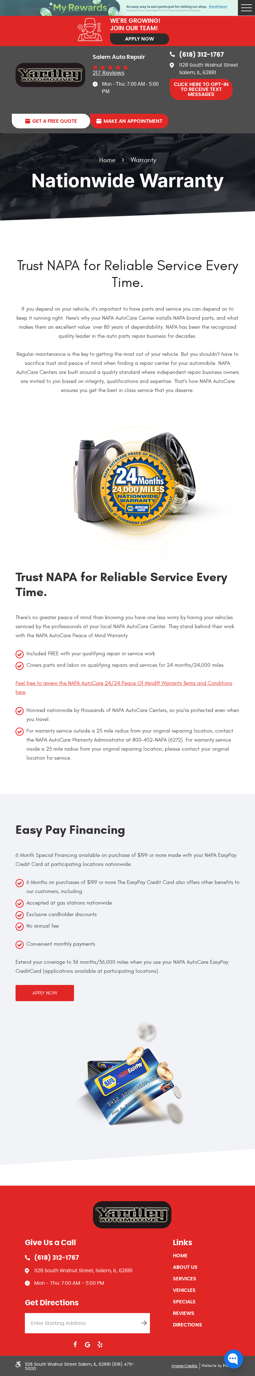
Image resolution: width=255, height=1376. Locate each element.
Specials (184, 1301)
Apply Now (139, 38)
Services (184, 1278)
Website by (219, 1366)
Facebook (75, 1344)
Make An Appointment (133, 121)
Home (107, 160)
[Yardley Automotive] (50, 75)
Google (87, 1344)
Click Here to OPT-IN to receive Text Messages (201, 89)
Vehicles (184, 1290)
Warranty (143, 160)
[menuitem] (206, 1255)
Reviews (183, 1313)
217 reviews (108, 73)
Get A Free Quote (54, 121)
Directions (187, 1324)
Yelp (100, 1344)
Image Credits (185, 1366)
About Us (185, 1267)
